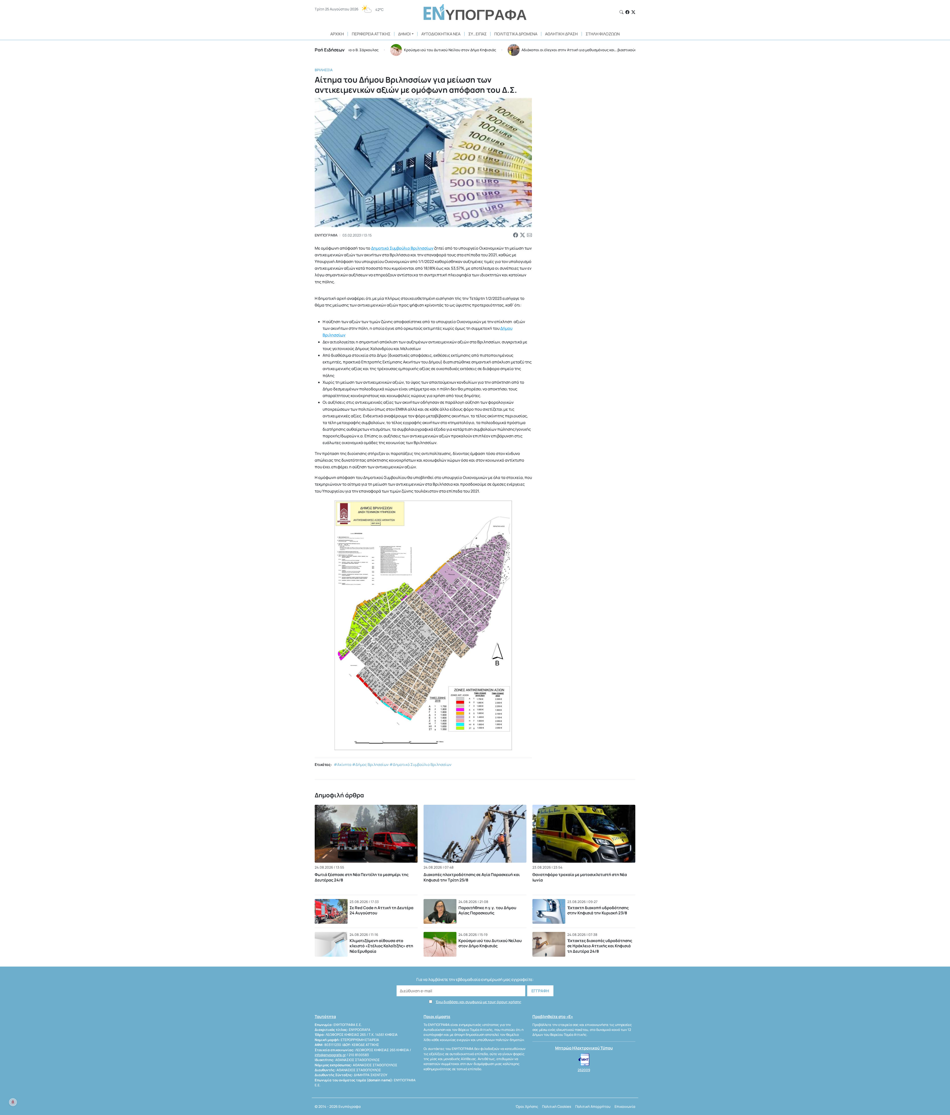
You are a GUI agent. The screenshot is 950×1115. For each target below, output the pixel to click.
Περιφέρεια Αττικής (371, 34)
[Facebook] (627, 12)
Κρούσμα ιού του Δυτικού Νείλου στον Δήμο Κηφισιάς (490, 943)
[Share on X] (522, 235)
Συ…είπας (477, 34)
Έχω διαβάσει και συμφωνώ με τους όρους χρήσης (478, 1001)
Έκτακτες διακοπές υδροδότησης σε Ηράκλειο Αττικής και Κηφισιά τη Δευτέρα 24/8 (599, 946)
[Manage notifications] (13, 1102)
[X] (633, 12)
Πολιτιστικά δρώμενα (515, 34)
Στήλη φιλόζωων (603, 34)
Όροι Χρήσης (527, 1106)
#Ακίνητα (342, 764)
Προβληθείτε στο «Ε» (552, 1016)
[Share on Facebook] (515, 235)
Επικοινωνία (625, 1106)
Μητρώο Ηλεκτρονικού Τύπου (584, 1048)
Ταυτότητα (325, 1016)
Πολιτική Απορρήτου (593, 1106)
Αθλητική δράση (561, 34)
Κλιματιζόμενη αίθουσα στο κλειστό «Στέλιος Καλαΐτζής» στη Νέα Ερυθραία (381, 946)
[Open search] (621, 12)
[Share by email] (529, 235)
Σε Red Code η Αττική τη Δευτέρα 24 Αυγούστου (381, 910)
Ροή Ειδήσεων (330, 50)
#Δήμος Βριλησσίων (370, 764)
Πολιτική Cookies (556, 1106)
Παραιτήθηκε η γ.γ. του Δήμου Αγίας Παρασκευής (487, 910)
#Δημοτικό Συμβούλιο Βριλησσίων (420, 764)
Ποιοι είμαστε (437, 1016)
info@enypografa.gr (330, 1055)
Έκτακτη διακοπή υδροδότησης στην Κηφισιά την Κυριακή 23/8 (598, 910)
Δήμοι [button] (404, 34)
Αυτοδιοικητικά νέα (440, 34)
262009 (584, 1070)
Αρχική (337, 34)
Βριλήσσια (324, 70)
